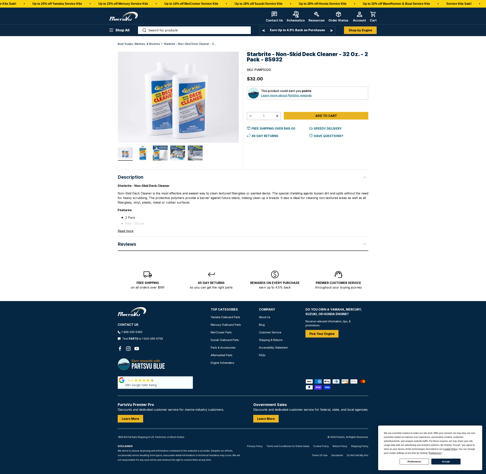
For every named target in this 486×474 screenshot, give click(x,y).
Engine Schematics (222, 362)
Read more (125, 231)
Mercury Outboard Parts (226, 324)
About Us (264, 317)
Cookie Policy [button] (450, 449)
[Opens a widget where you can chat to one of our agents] (14, 467)
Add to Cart (326, 116)
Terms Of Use (319, 455)
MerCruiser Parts (221, 332)
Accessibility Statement (273, 347)
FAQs (262, 355)
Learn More (130, 419)
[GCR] (121, 380)
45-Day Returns (265, 136)
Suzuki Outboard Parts (225, 340)
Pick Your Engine (322, 334)
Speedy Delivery (328, 128)
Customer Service (270, 332)
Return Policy (340, 446)
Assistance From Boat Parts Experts (301, 30)
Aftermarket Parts (221, 355)
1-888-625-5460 (132, 332)
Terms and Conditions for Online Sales (287, 446)
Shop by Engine (360, 30)
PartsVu (340, 437)
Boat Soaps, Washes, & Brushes (139, 43)
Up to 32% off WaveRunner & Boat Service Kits (396, 3)
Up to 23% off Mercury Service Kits (123, 3)
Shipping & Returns (271, 340)
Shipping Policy (359, 446)
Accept (446, 461)
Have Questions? (328, 136)
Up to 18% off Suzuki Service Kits (258, 3)
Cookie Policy (321, 446)
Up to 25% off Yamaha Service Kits (57, 3)
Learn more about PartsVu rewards (286, 95)
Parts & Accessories (223, 347)
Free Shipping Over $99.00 (273, 128)
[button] (373, 16)
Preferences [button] (435, 453)
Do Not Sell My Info (357, 455)
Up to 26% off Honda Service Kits (322, 3)
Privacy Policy (255, 446)
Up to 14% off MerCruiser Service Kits (191, 3)
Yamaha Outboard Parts (225, 317)
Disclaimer (337, 455)
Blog (262, 324)
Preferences (414, 461)
